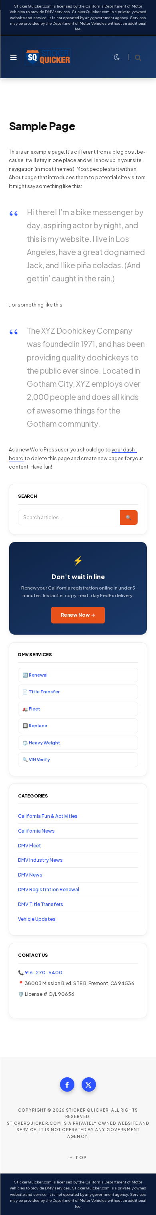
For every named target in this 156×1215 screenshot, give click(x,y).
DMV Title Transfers (40, 904)
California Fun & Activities (48, 816)
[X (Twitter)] (89, 1084)
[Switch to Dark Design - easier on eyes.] (117, 57)
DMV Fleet (29, 846)
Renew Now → (78, 615)
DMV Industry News (40, 860)
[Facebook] (67, 1084)
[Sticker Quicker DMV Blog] (48, 57)
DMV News (30, 875)
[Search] (134, 57)
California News (36, 831)
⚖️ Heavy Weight (41, 742)
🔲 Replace (34, 725)
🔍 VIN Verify (36, 759)
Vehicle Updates (37, 919)
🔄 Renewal (35, 674)
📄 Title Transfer (41, 691)
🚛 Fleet (31, 708)
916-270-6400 (43, 973)
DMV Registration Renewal (48, 889)
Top (80, 1157)
